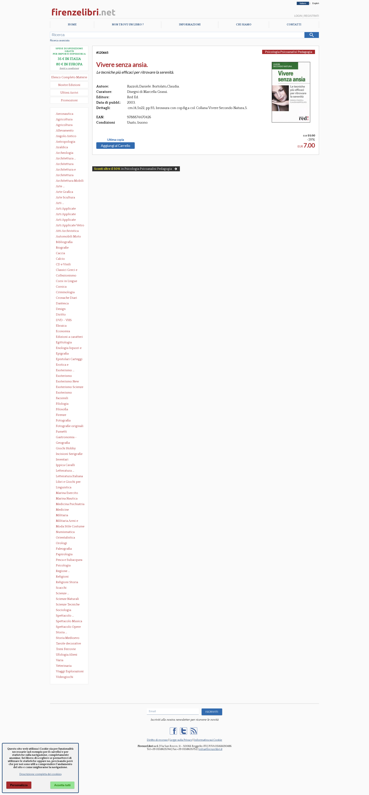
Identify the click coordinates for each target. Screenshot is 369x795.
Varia (59, 660)
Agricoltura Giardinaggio (65, 125)
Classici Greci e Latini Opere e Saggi (70, 270)
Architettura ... (66, 158)
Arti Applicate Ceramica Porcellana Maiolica (70, 209)
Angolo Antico (66, 136)
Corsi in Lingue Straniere (66, 281)
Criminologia (65, 292)
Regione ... (63, 571)
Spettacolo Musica (69, 621)
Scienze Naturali (67, 599)
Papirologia (64, 554)
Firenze (61, 415)
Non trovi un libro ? (128, 24)
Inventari (62, 459)
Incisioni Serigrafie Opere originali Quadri (69, 454)
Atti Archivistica (67, 231)
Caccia (60, 253)
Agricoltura (64, 119)
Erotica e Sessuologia (64, 365)
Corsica (61, 286)
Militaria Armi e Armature (67, 521)
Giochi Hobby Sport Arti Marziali (69, 449)
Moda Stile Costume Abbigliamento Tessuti (70, 527)
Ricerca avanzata (59, 40)
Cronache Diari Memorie (66, 298)
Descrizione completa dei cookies (40, 774)
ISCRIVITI (211, 711)
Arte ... (60, 186)
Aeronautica (64, 114)
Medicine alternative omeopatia (63, 510)
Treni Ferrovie (66, 649)
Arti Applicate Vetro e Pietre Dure (70, 226)
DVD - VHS (64, 320)
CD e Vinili (63, 264)
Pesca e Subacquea (69, 560)
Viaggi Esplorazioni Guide (70, 672)
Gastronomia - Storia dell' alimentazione (66, 437)
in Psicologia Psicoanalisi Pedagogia (133, 169)
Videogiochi (64, 677)
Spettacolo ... (65, 615)
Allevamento (65, 130)
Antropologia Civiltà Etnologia (67, 142)
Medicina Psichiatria (70, 504)
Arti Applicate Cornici (66, 214)
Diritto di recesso (157, 740)
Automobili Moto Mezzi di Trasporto (69, 237)
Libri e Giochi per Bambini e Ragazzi (68, 482)
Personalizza (18, 785)
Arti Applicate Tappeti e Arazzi (67, 220)
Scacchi (61, 587)
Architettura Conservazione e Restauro (67, 164)
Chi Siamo (243, 24)
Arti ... (60, 203)
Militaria (62, 515)
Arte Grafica (64, 192)
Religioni (62, 576)
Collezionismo (66, 275)
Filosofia (62, 409)
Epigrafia (62, 353)
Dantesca (62, 303)
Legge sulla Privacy (181, 740)
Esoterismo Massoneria (64, 376)
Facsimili (62, 398)
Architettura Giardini (64, 175)
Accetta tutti (62, 785)
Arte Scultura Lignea (65, 198)
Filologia (62, 403)
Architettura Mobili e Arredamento (70, 181)
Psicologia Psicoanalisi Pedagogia (64, 566)
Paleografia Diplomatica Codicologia (64, 549)
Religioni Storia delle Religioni (67, 582)
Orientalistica (65, 537)
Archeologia (64, 153)
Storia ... (61, 632)
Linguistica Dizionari (63, 488)
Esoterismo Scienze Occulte (69, 387)
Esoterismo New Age (67, 382)
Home (72, 24)
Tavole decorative (68, 643)
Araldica (62, 147)
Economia (63, 331)
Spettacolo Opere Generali (68, 627)
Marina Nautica (66, 498)
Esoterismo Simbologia (64, 393)
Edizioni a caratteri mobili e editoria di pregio (69, 337)
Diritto (61, 314)
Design (61, 309)
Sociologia (63, 610)
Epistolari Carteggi (69, 359)
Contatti (294, 24)
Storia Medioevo (67, 638)
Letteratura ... (65, 470)
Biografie (62, 247)
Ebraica (61, 325)
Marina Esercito (67, 493)
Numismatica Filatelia (65, 532)
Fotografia (63, 420)
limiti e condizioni (69, 68)
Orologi (61, 543)
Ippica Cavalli (65, 465)
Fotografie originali (69, 426)
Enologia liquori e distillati (68, 348)
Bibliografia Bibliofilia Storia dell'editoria (67, 242)
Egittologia (64, 342)
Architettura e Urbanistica (66, 170)
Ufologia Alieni (66, 654)
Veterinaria (63, 666)
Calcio (60, 259)
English (315, 3)
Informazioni (190, 24)
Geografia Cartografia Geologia (64, 443)
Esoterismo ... (65, 370)
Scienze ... (62, 593)
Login (298, 15)
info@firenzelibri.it (210, 749)
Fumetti (61, 431)
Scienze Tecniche (68, 604)
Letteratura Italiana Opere (69, 477)
